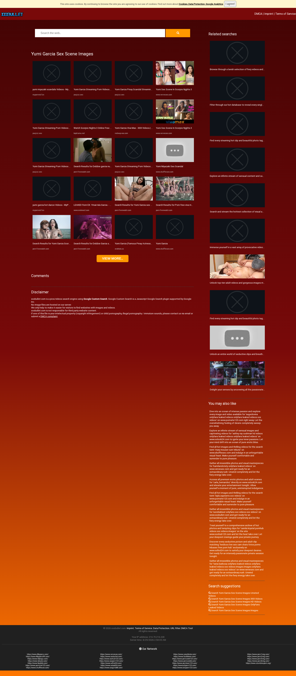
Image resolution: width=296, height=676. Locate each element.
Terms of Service (285, 13)
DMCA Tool (187, 628)
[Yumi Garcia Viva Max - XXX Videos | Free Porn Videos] (134, 122)
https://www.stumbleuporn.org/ (258, 663)
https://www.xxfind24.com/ (111, 663)
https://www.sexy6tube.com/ (184, 654)
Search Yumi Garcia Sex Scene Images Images (234, 610)
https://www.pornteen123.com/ (184, 663)
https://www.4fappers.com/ (37, 654)
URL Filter (175, 628)
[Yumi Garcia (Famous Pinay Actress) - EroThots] (134, 238)
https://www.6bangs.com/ (37, 659)
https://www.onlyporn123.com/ (184, 668)
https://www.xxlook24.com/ (111, 665)
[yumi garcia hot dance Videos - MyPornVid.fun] (52, 199)
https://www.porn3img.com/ (258, 659)
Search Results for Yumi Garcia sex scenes (136, 205)
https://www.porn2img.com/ (258, 656)
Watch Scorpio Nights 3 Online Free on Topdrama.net (100, 128)
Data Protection (161, 628)
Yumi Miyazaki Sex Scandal (169, 166)
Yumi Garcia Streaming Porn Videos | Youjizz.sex (57, 128)
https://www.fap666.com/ (38, 663)
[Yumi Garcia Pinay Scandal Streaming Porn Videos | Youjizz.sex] (134, 84)
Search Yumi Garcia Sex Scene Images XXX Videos (236, 598)
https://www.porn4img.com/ (258, 661)
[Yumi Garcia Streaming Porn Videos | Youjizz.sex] (52, 122)
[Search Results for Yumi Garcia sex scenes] (134, 199)
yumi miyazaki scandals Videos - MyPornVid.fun (56, 89)
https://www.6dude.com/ (37, 661)
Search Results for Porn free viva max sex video (180, 205)
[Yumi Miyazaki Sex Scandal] (175, 161)
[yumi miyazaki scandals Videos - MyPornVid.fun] (52, 84)
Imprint (268, 13)
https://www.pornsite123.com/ (38, 665)
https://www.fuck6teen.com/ (185, 656)
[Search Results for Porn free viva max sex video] (175, 199)
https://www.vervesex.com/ (111, 654)
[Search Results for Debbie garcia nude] (93, 161)
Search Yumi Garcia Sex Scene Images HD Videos (236, 601)
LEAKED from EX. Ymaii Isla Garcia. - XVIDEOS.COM (99, 205)
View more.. (112, 258)
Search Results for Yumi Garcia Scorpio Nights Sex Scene (62, 243)
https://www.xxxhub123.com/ (111, 659)
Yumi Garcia (162, 243)
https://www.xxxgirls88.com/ (111, 668)
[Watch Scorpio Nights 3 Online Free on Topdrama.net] (93, 122)
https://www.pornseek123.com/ (184, 659)
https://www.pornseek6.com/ (184, 661)
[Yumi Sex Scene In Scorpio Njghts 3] (175, 84)
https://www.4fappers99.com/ (38, 656)
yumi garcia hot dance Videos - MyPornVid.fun (56, 205)
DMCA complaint (49, 316)
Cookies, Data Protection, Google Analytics (201, 4)
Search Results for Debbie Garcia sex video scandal (100, 243)
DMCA (258, 13)
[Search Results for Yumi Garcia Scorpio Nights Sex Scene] (52, 238)
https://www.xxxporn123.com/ (111, 661)
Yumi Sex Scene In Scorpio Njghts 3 (174, 89)
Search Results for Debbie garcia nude (93, 166)
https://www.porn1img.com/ (258, 654)
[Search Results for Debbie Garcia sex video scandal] (93, 238)
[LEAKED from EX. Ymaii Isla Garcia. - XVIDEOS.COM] (93, 199)
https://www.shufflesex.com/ (37, 668)
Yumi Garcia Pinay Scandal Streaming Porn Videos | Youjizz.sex (146, 89)
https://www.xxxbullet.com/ (111, 656)
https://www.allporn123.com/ (184, 665)
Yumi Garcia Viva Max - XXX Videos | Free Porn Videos (142, 128)
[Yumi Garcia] (175, 238)
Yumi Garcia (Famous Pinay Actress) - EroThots (139, 243)
